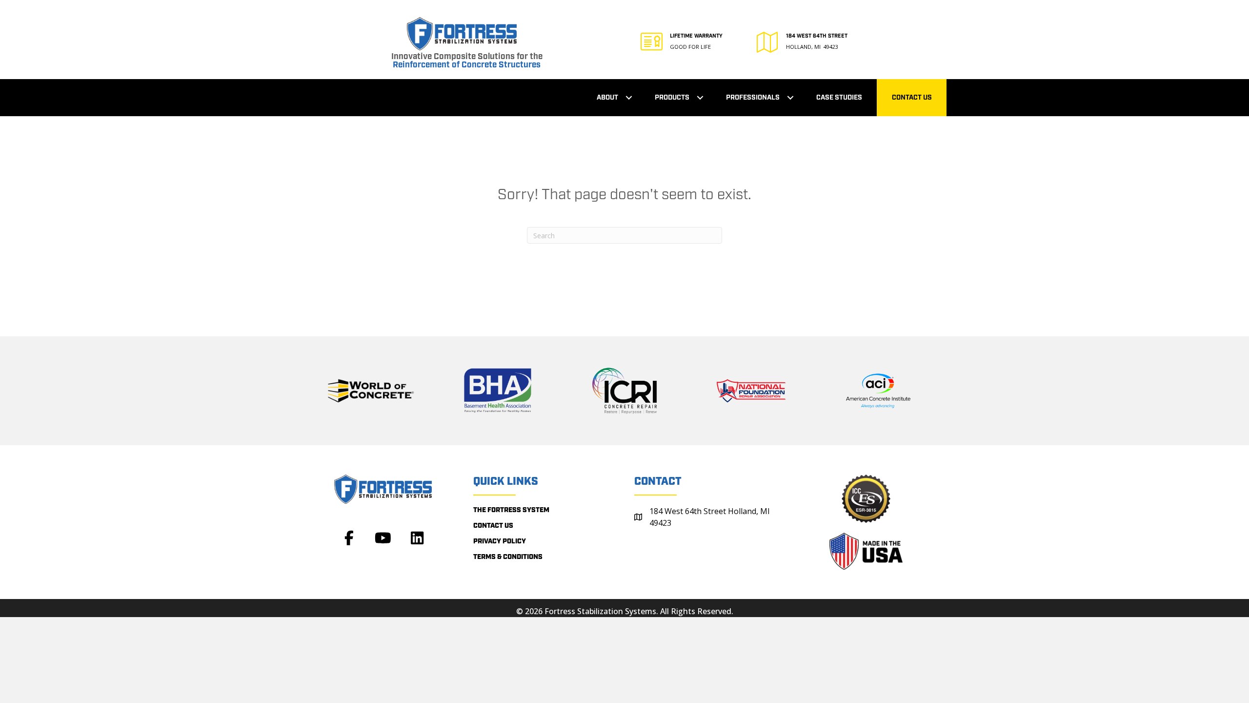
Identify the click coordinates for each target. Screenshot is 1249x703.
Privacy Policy (499, 541)
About (607, 97)
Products (672, 97)
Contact (658, 482)
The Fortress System (511, 510)
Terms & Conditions (508, 557)
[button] (629, 98)
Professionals (753, 97)
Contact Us (912, 97)
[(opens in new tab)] (371, 390)
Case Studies (839, 97)
